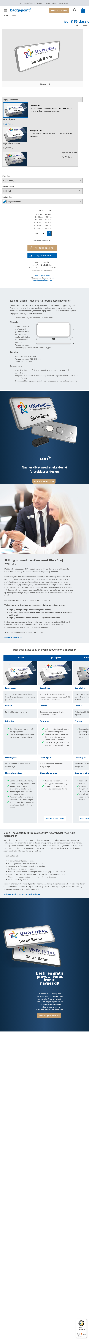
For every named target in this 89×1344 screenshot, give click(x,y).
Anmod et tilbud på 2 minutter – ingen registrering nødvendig (44, 3)
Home (5, 16)
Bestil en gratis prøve (42, 276)
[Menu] (85, 1320)
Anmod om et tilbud (59, 10)
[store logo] (21, 10)
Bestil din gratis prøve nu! (49, 1016)
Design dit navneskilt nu (44, 481)
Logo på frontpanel (11, 143)
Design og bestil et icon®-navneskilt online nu (21, 894)
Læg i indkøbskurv (44, 255)
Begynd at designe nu (13, 637)
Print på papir (9, 119)
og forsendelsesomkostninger (43, 279)
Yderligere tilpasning (44, 248)
